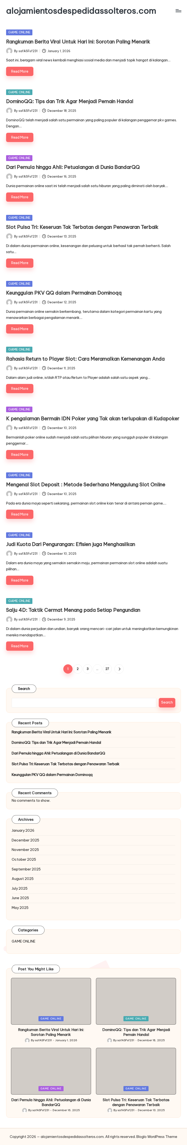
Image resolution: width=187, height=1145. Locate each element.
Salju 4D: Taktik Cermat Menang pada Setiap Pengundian (73, 610)
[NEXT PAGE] (118, 668)
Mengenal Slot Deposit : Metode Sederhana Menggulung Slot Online (85, 484)
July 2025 (20, 888)
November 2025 (25, 850)
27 (107, 669)
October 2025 (24, 859)
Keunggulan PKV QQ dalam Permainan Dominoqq (64, 293)
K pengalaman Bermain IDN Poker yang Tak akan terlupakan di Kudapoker (92, 418)
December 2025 (25, 840)
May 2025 (20, 908)
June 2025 (20, 898)
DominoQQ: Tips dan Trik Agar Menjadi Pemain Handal (69, 101)
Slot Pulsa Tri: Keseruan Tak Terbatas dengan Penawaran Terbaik (82, 227)
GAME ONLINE (19, 32)
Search (24, 689)
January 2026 (23, 830)
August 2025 (23, 879)
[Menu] (178, 10)
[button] (118, 668)
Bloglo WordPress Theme (156, 1137)
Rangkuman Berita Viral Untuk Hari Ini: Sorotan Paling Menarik (78, 41)
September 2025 (26, 869)
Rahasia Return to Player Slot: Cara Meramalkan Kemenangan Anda (85, 359)
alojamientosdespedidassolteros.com (81, 10)
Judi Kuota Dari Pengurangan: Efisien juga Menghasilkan (70, 544)
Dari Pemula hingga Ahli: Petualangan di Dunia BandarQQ (73, 167)
